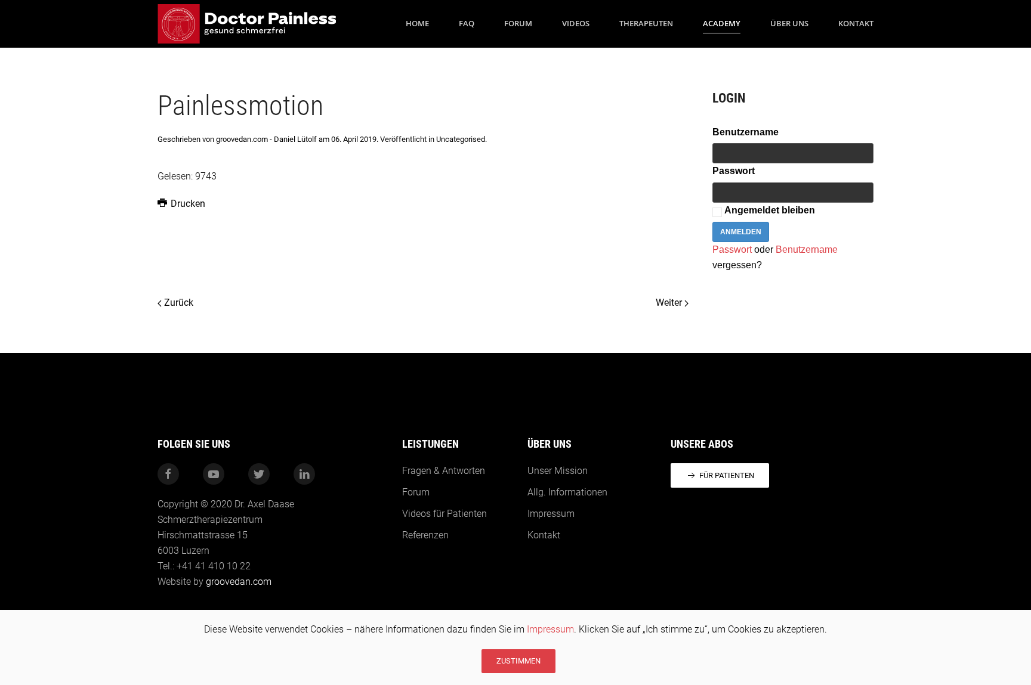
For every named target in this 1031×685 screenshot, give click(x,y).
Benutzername (745, 132)
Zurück (177, 302)
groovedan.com (238, 581)
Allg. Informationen (567, 492)
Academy (721, 23)
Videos (575, 23)
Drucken (186, 203)
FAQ (466, 23)
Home (417, 23)
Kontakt (855, 23)
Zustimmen (518, 660)
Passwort (733, 171)
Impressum (550, 629)
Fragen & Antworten (443, 470)
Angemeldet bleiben (769, 210)
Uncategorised (460, 139)
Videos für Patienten (444, 513)
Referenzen (425, 535)
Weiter (670, 302)
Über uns (789, 23)
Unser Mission (557, 470)
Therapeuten (646, 23)
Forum (518, 23)
